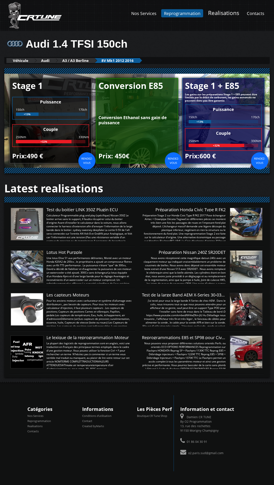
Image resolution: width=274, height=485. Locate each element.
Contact (87, 421)
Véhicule (20, 60)
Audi (45, 60)
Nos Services (143, 13)
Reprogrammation (182, 13)
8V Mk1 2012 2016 (117, 60)
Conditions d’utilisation (97, 416)
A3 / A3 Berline (75, 60)
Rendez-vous (86, 161)
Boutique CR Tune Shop (152, 416)
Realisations (223, 13)
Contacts (255, 13)
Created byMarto (93, 426)
